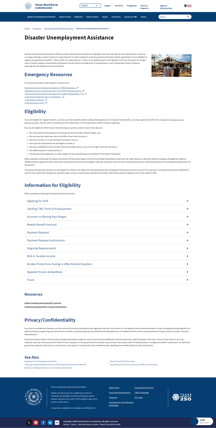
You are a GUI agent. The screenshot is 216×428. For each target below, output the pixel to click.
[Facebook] (43, 422)
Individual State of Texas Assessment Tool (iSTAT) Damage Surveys (52, 91)
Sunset (143, 17)
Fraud (30, 280)
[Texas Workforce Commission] (28, 6)
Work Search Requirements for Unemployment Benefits (48, 367)
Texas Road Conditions (34, 100)
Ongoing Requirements (41, 248)
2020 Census (114, 387)
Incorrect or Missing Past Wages (46, 217)
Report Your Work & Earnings (122, 361)
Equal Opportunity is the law (88, 424)
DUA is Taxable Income (41, 256)
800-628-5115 (90, 408)
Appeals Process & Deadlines (44, 272)
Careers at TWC (130, 17)
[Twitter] (28, 422)
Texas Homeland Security (119, 392)
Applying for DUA (37, 201)
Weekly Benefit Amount (42, 224)
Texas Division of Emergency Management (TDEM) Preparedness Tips (54, 94)
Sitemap (66, 424)
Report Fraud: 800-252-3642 (110, 424)
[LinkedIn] (50, 422)
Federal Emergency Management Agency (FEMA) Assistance (49, 88)
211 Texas (138, 397)
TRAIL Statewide (141, 392)
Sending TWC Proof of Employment (49, 209)
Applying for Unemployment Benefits (40, 361)
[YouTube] (36, 422)
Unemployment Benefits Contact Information (45, 306)
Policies (74, 424)
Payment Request (38, 232)
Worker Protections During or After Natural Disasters (59, 264)
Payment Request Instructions (46, 240)
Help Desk (78, 17)
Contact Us (116, 17)
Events (105, 17)
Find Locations (92, 17)
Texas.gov (113, 397)
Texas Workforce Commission (46, 6)
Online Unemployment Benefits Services (42, 303)
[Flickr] (57, 422)
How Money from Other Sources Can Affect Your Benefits (134, 364)
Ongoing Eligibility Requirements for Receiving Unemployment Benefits (55, 364)
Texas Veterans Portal (143, 387)
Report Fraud (65, 17)
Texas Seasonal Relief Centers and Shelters (42, 97)
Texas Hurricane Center (34, 103)
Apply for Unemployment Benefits (42, 17)
